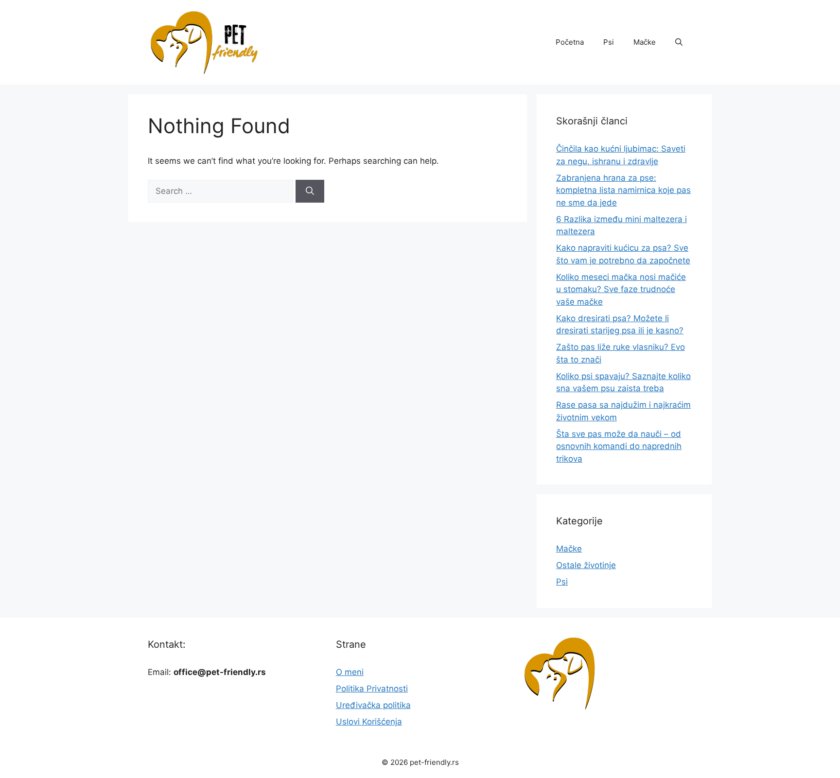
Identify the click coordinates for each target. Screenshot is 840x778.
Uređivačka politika (373, 705)
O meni (350, 672)
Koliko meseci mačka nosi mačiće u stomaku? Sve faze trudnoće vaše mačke (621, 289)
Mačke (644, 42)
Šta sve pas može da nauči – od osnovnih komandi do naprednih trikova (619, 446)
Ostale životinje (586, 565)
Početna (570, 42)
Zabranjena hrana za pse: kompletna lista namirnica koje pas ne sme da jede (623, 190)
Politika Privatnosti (372, 688)
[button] (678, 42)
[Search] (310, 191)
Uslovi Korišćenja (369, 721)
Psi (608, 42)
